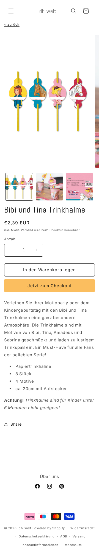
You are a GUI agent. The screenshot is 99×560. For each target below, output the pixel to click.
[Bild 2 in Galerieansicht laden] (49, 187)
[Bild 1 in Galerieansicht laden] (19, 187)
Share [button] (16, 424)
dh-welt (25, 528)
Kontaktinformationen (40, 545)
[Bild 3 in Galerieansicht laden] (79, 187)
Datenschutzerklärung (37, 536)
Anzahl (10, 239)
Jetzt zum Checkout (50, 285)
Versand (27, 230)
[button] (11, 11)
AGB (63, 536)
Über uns (49, 476)
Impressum (73, 545)
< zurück (12, 24)
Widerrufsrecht (82, 528)
